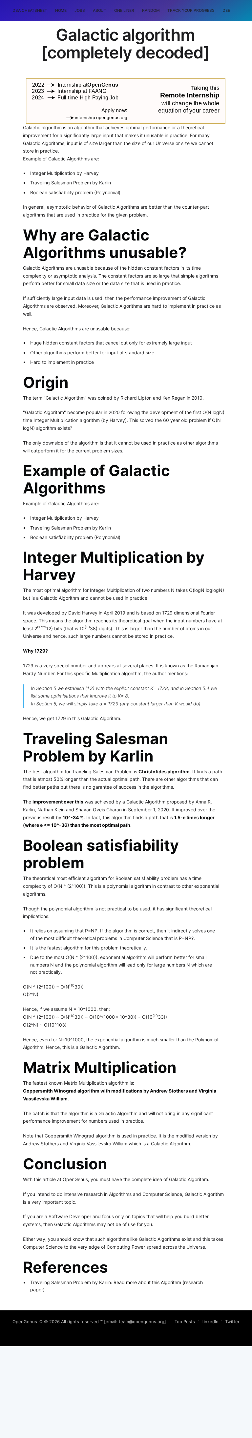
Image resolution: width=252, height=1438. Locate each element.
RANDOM (150, 10)
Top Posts (185, 1321)
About (99, 10)
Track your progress (191, 10)
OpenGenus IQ (27, 1321)
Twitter (232, 1321)
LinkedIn (210, 1321)
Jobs (79, 10)
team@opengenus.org (141, 1321)
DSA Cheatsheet (29, 10)
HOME (61, 10)
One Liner (124, 10)
